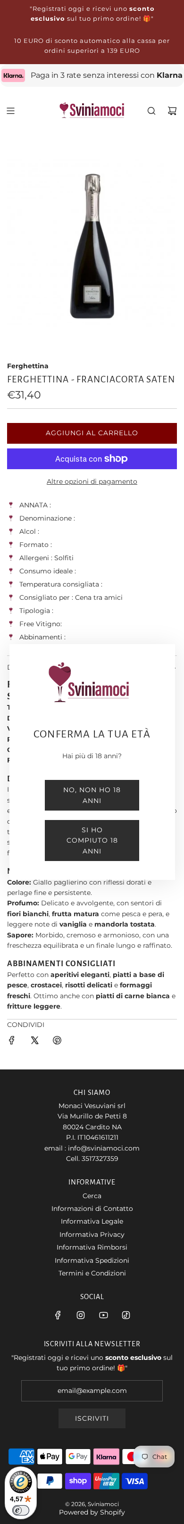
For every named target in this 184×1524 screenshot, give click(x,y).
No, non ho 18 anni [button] (92, 795)
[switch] (20, 1510)
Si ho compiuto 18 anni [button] (92, 840)
